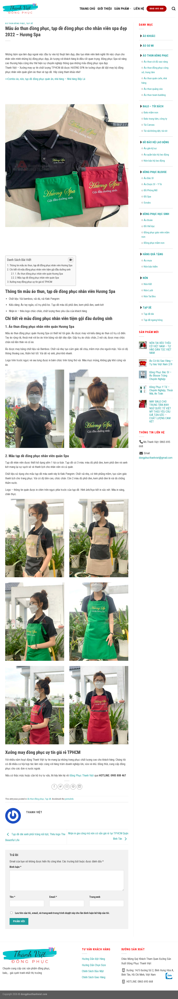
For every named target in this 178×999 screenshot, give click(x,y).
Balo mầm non (151, 112)
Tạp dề (29, 23)
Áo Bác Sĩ (149, 178)
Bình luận (15, 867)
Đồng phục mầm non (154, 242)
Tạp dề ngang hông (153, 320)
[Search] (173, 8)
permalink (69, 799)
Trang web (94, 897)
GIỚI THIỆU (105, 8)
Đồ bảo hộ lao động (156, 142)
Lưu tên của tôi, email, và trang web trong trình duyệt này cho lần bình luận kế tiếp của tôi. (62, 913)
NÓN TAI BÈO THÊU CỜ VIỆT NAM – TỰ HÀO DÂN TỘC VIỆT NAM (160, 348)
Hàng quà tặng (153, 254)
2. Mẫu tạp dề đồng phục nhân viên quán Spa (37, 277)
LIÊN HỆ (139, 8)
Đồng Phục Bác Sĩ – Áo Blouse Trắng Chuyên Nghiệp (160, 375)
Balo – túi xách (153, 106)
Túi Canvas (149, 124)
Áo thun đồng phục (15, 23)
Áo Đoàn (148, 220)
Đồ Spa (147, 196)
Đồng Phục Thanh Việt (82, 775)
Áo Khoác (149, 36)
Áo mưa (148, 260)
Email (53, 897)
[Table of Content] (70, 260)
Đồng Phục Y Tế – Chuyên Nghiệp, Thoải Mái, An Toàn (161, 390)
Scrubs (147, 202)
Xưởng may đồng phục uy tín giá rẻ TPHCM (31, 281)
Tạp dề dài (149, 313)
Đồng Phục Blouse (155, 172)
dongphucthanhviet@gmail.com (155, 457)
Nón (145, 278)
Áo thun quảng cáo (153, 88)
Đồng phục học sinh (156, 214)
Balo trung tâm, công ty (155, 118)
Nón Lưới (148, 290)
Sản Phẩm (121, 8)
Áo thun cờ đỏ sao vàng (156, 61)
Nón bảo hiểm (151, 266)
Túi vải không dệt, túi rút (155, 130)
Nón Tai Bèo (150, 296)
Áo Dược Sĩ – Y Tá (153, 184)
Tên (12, 897)
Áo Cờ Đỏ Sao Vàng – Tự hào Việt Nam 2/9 (161, 362)
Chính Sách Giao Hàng (93, 977)
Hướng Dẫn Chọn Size (94, 965)
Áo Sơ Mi (148, 45)
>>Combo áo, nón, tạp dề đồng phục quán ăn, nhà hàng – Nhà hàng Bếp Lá (45, 79)
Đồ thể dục (149, 226)
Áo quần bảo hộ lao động (156, 154)
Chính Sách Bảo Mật (93, 971)
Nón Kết (148, 284)
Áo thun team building (155, 95)
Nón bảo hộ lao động (154, 160)
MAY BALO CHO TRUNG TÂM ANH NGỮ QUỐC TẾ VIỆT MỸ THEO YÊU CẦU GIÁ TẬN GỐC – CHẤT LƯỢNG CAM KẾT (160, 411)
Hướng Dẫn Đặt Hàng (93, 959)
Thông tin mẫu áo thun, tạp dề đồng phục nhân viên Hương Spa (41, 265)
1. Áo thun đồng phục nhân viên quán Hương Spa (39, 273)
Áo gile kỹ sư (150, 148)
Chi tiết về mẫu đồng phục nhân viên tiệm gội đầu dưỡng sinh (40, 269)
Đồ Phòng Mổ (150, 190)
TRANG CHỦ (87, 8)
